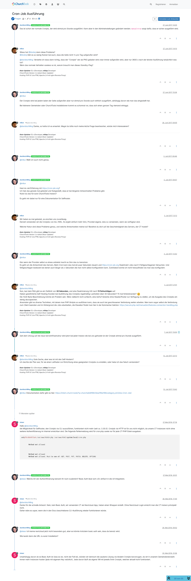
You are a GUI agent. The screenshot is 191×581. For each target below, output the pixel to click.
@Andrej (32, 52)
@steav (23, 479)
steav (22, 422)
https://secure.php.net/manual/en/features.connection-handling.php (149, 305)
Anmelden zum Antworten (169, 19)
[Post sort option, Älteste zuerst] (155, 19)
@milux (23, 96)
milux (22, 49)
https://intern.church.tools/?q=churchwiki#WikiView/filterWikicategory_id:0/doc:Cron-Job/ (93, 393)
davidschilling (25, 25)
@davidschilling (26, 60)
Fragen (18, 18)
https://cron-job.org (50, 188)
